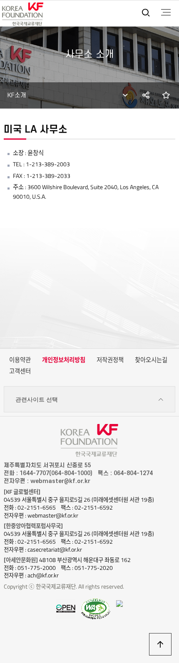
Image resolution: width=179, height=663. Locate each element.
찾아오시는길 (151, 360)
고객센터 (20, 371)
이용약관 (20, 360)
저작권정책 (110, 360)
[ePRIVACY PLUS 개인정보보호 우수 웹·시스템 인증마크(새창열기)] (119, 603)
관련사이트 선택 (36, 399)
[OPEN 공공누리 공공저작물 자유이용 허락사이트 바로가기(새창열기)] (65, 608)
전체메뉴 (166, 12)
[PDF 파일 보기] (95, 608)
